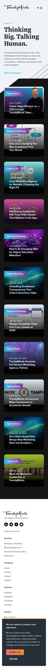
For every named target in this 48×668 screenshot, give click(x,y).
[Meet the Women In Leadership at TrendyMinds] (24, 470)
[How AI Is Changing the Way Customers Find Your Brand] (24, 140)
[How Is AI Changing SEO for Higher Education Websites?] (24, 245)
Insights (7, 580)
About (7, 568)
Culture (7, 572)
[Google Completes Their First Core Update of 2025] (24, 320)
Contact (7, 611)
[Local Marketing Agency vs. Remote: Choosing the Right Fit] (24, 178)
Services (8, 538)
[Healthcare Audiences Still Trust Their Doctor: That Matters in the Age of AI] (24, 211)
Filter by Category (12, 72)
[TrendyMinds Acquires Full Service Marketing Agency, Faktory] (24, 358)
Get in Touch (9, 617)
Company (8, 562)
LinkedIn (8, 592)
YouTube (8, 604)
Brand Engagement (12, 547)
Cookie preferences (12, 531)
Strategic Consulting (13, 543)
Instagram (8, 596)
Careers (7, 576)
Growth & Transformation (15, 551)
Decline (13, 658)
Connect (8, 587)
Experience (9, 555)
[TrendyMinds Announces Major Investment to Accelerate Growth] (24, 395)
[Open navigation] (40, 8)
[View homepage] (16, 8)
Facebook (8, 600)
